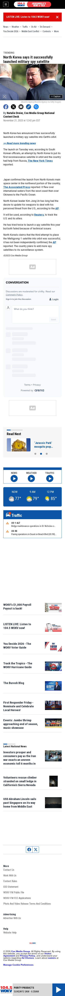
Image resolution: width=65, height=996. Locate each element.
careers (52, 958)
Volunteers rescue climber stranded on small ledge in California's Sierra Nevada (20, 781)
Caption (55, 96)
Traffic (25, 27)
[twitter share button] (13, 106)
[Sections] (6, 4)
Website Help (10, 932)
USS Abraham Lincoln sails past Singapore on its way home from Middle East (19, 802)
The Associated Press (16, 187)
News (5, 27)
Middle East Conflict (30, 31)
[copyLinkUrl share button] (28, 106)
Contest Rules (10, 881)
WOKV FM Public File (13, 892)
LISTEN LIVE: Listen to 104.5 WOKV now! (27, 16)
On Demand (45, 27)
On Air (34, 27)
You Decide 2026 (10, 31)
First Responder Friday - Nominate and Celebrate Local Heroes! (18, 706)
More (56, 31)
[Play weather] (31, 478)
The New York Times (40, 160)
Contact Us (8, 869)
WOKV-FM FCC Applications (17, 898)
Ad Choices (27, 958)
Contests (47, 31)
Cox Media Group (20, 951)
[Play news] (14, 478)
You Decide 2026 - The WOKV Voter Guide (17, 645)
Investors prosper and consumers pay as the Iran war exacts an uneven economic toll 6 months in (19, 757)
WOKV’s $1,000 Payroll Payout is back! (17, 606)
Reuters (39, 214)
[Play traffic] (49, 478)
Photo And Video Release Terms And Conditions (27, 903)
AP (57, 208)
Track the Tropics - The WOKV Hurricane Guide (17, 665)
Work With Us (9, 875)
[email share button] (21, 106)
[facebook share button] (5, 106)
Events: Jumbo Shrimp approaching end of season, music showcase (20, 724)
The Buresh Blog (13, 683)
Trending (8, 53)
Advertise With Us (12, 918)
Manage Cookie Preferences (18, 965)
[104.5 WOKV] (32, 4)
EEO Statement (10, 886)
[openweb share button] (36, 106)
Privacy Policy (27, 955)
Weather (15, 27)
